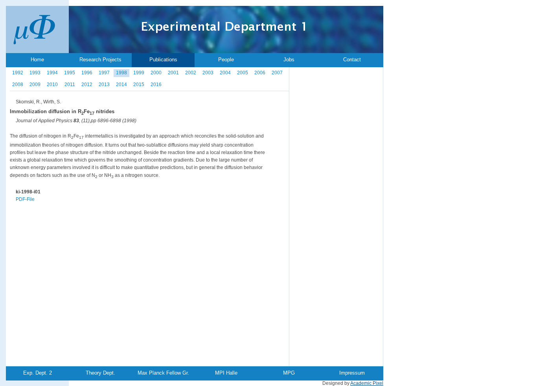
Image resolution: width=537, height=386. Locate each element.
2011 (69, 84)
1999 (138, 72)
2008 (17, 84)
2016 (156, 84)
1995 (69, 72)
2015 (138, 84)
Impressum (352, 373)
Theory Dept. (100, 373)
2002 (190, 72)
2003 (207, 72)
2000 (156, 72)
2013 (104, 84)
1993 (34, 72)
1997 (104, 72)
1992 (17, 72)
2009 (34, 84)
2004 (225, 72)
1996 (86, 72)
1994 (52, 72)
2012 (86, 84)
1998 (121, 72)
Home (37, 59)
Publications (163, 59)
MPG (289, 373)
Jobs (288, 59)
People (226, 59)
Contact (352, 59)
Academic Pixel (366, 383)
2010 (52, 84)
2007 (277, 72)
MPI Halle (226, 373)
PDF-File (25, 199)
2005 (242, 72)
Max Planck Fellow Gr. (163, 373)
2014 (121, 84)
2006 (259, 72)
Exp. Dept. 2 (37, 373)
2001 (173, 72)
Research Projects (100, 59)
